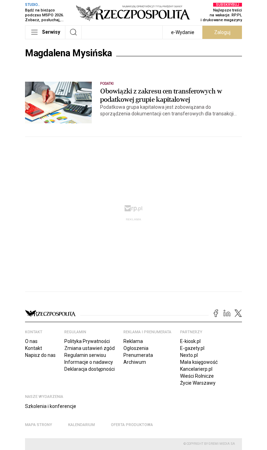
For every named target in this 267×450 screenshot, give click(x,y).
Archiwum (134, 362)
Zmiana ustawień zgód (89, 348)
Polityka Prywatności (87, 341)
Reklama (133, 341)
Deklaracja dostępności (89, 369)
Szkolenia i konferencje (50, 406)
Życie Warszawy (198, 383)
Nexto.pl (189, 355)
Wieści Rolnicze (197, 376)
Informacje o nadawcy (88, 362)
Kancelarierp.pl (196, 369)
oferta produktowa (132, 425)
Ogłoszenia (135, 348)
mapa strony (38, 425)
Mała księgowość (199, 362)
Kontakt (33, 348)
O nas (31, 341)
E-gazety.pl (192, 348)
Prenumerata (138, 355)
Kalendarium (81, 425)
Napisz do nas (40, 355)
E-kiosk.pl (190, 341)
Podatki (107, 83)
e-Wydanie (182, 32)
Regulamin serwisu (85, 355)
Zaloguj (222, 32)
